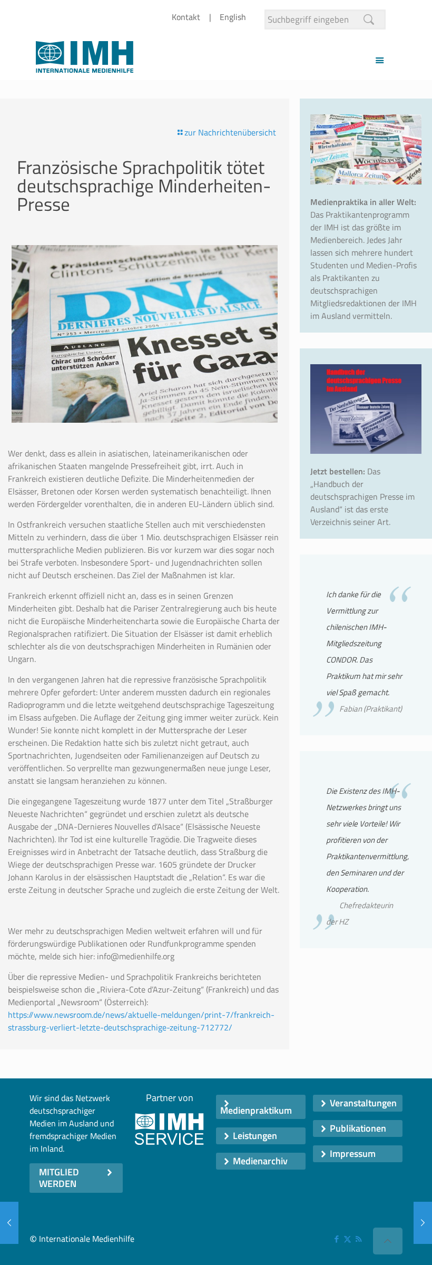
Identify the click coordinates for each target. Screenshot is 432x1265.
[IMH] (84, 60)
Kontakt (186, 17)
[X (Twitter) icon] (347, 1239)
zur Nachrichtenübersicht (230, 132)
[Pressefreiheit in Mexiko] (9, 1223)
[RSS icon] (358, 1239)
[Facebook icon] (336, 1239)
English (233, 17)
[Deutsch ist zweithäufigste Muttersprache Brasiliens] (423, 1223)
